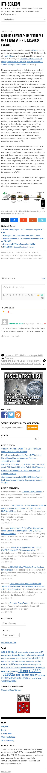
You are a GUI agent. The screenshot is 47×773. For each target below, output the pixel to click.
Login (42, 278)
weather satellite (8, 680)
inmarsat (14, 661)
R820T (3, 668)
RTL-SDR (13, 255)
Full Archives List (8, 642)
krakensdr (33, 661)
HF (42, 657)
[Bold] (3, 295)
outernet (19, 664)
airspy (11, 651)
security (4, 677)
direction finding (10, 658)
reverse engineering (9, 671)
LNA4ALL (35, 50)
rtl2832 (40, 258)
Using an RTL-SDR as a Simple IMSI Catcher (24, 356)
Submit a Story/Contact (32, 491)
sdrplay (33, 674)
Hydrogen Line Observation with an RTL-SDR (21, 235)
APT (41, 652)
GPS (31, 658)
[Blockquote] (22, 295)
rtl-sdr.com (10, 4)
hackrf (36, 657)
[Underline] (10, 295)
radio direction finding (27, 668)
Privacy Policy (6, 771)
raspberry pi (40, 667)
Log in (3, 729)
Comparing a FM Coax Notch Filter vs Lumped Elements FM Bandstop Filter (21, 362)
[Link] (28, 295)
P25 (24, 664)
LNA (9, 664)
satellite (20, 674)
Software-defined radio (18, 677)
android (31, 652)
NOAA (14, 664)
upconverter (33, 678)
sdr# (27, 674)
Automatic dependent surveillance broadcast (22, 654)
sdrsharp (41, 675)
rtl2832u (8, 674)
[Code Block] (25, 295)
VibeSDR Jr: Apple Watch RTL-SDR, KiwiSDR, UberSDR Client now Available (21, 450)
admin (11, 252)
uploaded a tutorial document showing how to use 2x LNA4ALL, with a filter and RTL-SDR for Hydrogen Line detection (22, 61)
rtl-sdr (35, 258)
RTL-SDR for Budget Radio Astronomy (18, 247)
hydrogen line (36, 255)
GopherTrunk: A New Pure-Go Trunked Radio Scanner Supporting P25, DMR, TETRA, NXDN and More (23, 508)
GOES (26, 658)
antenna (37, 652)
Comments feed (8, 736)
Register (4, 726)
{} (32, 295)
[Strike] (13, 295)
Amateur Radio (28, 252)
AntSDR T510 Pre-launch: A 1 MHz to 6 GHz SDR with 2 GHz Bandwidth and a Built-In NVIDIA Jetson (23, 465)
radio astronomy (14, 258)
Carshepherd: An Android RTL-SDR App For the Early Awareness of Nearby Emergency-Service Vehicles (21, 480)
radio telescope (26, 258)
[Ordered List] (16, 295)
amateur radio (23, 652)
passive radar (30, 664)
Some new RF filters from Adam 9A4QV (19, 244)
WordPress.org (7, 740)
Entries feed (6, 733)
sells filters (9, 56)
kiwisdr (28, 661)
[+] (35, 295)
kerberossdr (21, 661)
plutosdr (38, 664)
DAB (2, 658)
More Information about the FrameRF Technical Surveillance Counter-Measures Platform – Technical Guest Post (21, 458)
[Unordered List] (19, 295)
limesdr (4, 664)
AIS (16, 652)
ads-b (4, 651)
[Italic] (6, 295)
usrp (39, 678)
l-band (39, 661)
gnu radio (20, 658)
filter (29, 255)
